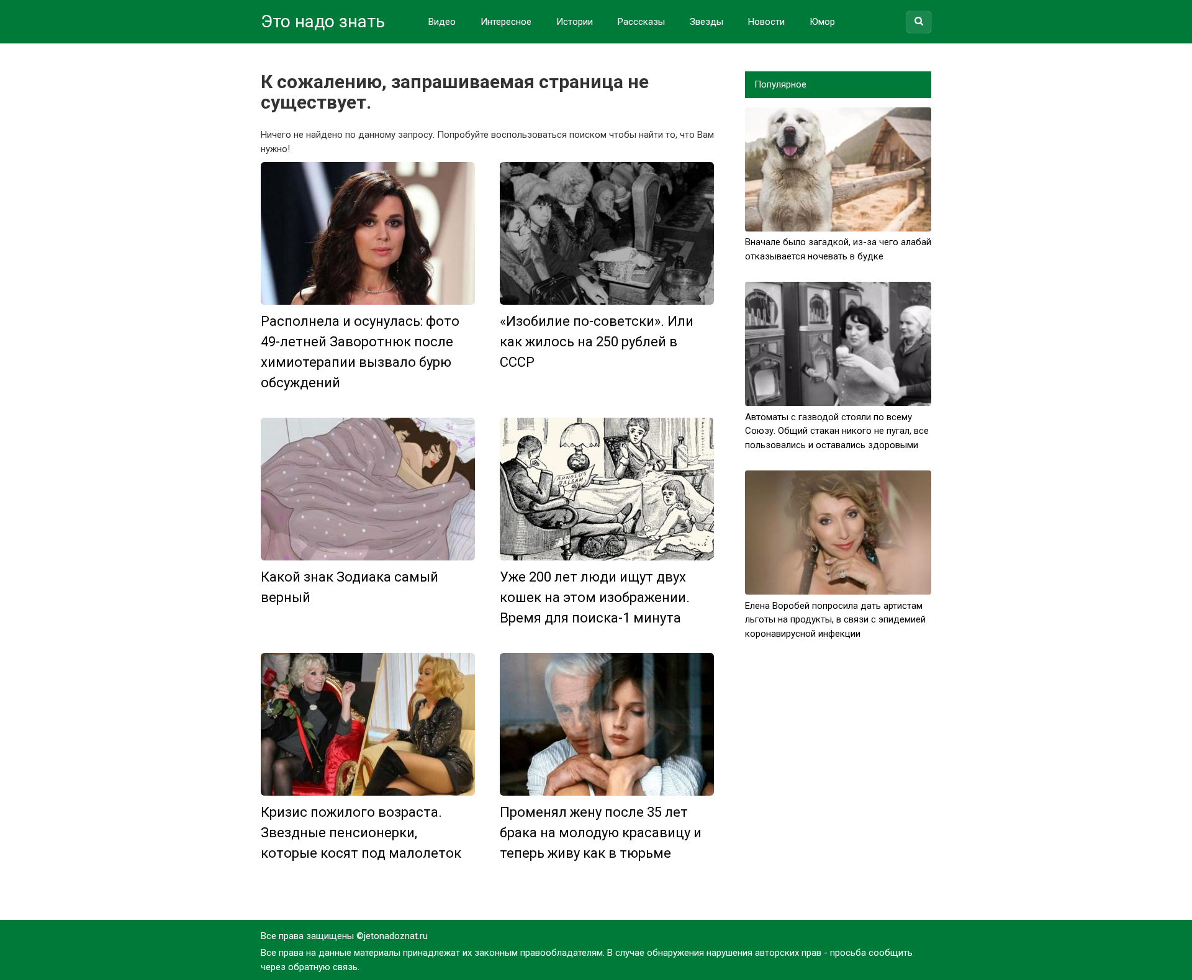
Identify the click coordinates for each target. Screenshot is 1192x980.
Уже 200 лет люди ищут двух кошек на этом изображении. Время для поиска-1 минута (595, 597)
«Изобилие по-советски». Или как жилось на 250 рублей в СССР (596, 341)
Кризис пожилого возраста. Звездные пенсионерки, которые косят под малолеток (361, 832)
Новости (766, 21)
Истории (574, 21)
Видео (442, 21)
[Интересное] (368, 233)
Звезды (706, 21)
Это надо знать (323, 21)
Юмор (822, 21)
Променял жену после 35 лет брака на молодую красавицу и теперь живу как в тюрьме (601, 832)
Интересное (506, 21)
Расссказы (641, 21)
